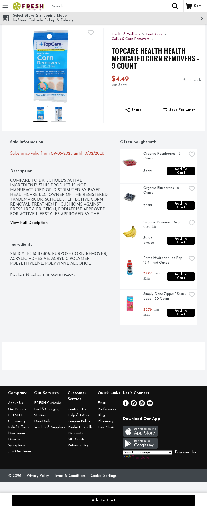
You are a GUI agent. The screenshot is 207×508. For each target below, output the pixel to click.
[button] (175, 6)
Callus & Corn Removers (130, 39)
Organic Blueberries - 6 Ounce (161, 190)
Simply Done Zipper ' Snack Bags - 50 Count (165, 296)
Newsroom (16, 433)
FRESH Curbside (47, 403)
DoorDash (42, 421)
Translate (140, 457)
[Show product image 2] (58, 114)
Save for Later (182, 110)
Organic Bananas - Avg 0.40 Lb (162, 224)
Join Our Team (19, 451)
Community (17, 421)
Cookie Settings (104, 476)
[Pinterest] (134, 405)
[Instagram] (142, 405)
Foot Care (154, 34)
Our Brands (17, 409)
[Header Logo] (27, 6)
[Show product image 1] (40, 114)
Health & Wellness (126, 34)
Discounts (75, 433)
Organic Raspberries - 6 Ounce (162, 156)
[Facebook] (126, 405)
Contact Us (77, 409)
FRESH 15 (16, 415)
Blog (101, 415)
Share (136, 110)
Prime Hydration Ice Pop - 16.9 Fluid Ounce (164, 260)
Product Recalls (80, 427)
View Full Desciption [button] (29, 223)
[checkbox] (91, 33)
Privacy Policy (38, 476)
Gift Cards (76, 439)
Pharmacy (105, 421)
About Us (15, 403)
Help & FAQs (78, 415)
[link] (179, 110)
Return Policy (78, 445)
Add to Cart (182, 171)
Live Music (106, 427)
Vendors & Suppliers (49, 427)
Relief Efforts (18, 427)
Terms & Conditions (70, 476)
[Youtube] (150, 405)
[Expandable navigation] (5, 6)
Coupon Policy (79, 421)
